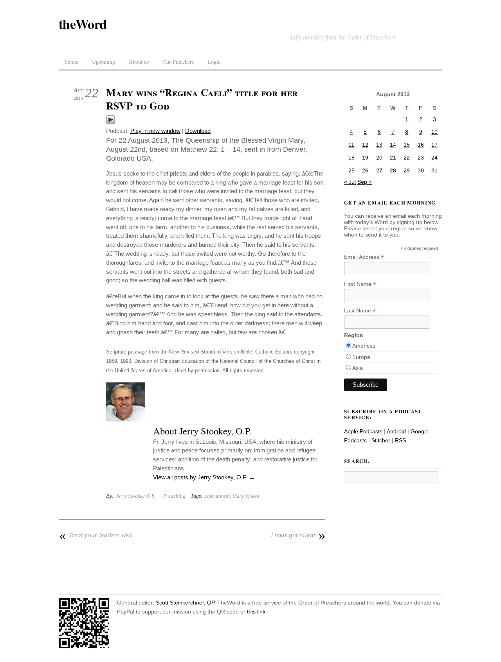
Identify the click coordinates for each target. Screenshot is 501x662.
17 (434, 145)
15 (407, 145)
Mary (237, 496)
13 (379, 145)
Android (396, 431)
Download (198, 130)
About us (139, 61)
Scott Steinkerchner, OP (185, 602)
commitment (217, 496)
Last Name (360, 310)
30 (421, 170)
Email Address (364, 257)
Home (71, 61)
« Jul (350, 182)
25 (351, 170)
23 (421, 157)
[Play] (110, 122)
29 (407, 170)
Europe (361, 357)
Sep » (364, 182)
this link (256, 611)
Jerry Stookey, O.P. (135, 496)
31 (434, 170)
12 (365, 145)
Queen (253, 496)
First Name (360, 284)
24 (434, 157)
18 (351, 157)
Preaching (174, 496)
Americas (363, 346)
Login (214, 61)
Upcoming (103, 61)
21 (393, 157)
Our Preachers (178, 61)
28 (393, 170)
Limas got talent (298, 535)
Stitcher (380, 440)
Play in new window (155, 130)
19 (365, 157)
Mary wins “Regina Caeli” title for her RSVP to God (202, 99)
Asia (357, 368)
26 (365, 170)
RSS (400, 440)
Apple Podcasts (363, 431)
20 (379, 157)
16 (421, 145)
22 (407, 157)
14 (393, 145)
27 (379, 170)
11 (351, 145)
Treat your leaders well (96, 535)
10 (434, 132)
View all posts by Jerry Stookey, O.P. (204, 477)
